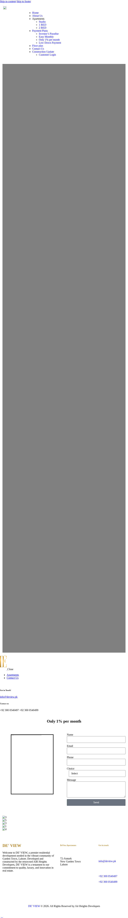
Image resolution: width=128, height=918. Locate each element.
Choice (70, 768)
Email (70, 746)
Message (71, 779)
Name (70, 734)
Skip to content (8, 1)
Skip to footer (23, 1)
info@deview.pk (9, 696)
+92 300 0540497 (107, 876)
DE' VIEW (34, 906)
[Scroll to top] (2, 916)
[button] (64, 832)
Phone (70, 757)
